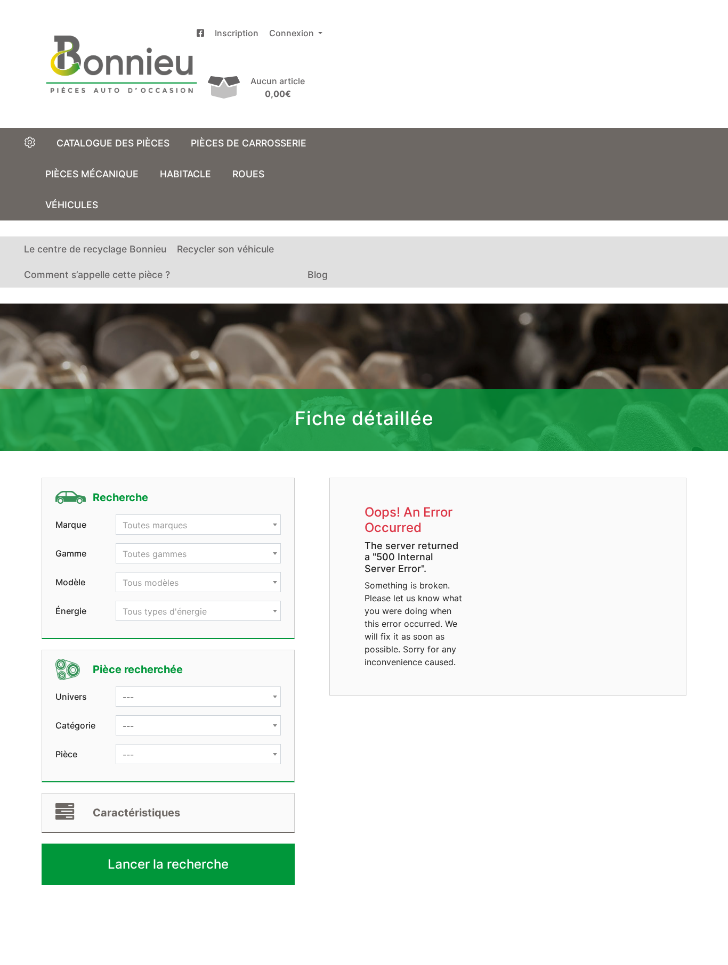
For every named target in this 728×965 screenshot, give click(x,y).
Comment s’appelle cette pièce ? (97, 274)
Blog (318, 274)
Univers (71, 696)
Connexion (292, 33)
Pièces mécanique (92, 173)
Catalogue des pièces (112, 143)
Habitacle (185, 173)
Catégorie (75, 725)
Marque (70, 524)
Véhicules (71, 204)
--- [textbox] (128, 697)
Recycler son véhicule (225, 249)
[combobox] (198, 524)
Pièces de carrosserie (248, 143)
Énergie (70, 611)
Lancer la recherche (168, 864)
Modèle (70, 582)
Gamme (70, 553)
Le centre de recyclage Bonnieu (95, 249)
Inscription (236, 33)
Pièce (66, 754)
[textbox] (198, 525)
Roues (248, 173)
